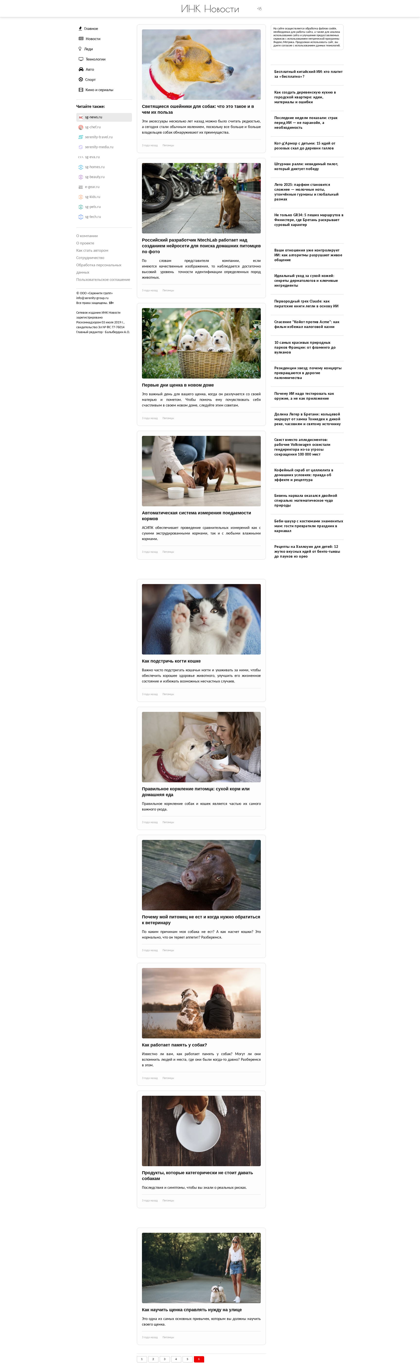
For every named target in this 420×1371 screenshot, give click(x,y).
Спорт (90, 80)
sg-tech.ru (93, 217)
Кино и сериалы (99, 90)
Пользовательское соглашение (103, 280)
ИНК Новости (210, 8)
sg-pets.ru (93, 207)
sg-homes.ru (95, 167)
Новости (93, 39)
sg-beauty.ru (95, 177)
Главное (91, 29)
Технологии (95, 59)
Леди (88, 49)
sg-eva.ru (92, 157)
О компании (87, 236)
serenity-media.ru (99, 147)
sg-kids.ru (92, 197)
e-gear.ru (92, 187)
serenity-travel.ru (99, 137)
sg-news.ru (93, 117)
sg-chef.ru (93, 127)
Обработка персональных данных (98, 269)
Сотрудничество (90, 258)
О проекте (85, 243)
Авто (90, 70)
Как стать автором (92, 251)
